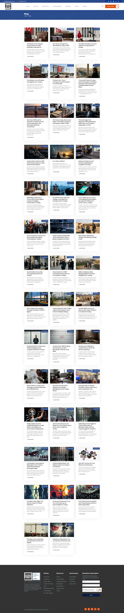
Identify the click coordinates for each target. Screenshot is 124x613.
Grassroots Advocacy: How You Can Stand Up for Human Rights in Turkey (61, 503)
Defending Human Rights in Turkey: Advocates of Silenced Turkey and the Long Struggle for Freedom (87, 426)
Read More (31, 56)
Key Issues (68, 6)
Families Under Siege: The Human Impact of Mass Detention (35, 503)
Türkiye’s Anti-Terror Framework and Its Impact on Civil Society (61, 82)
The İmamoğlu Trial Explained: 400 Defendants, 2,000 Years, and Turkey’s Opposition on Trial (87, 122)
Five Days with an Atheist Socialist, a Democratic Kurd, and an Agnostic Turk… (87, 387)
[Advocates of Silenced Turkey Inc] (36, 576)
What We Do (45, 6)
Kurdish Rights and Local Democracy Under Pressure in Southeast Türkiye (87, 310)
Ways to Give (72, 583)
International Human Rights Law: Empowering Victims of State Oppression (87, 503)
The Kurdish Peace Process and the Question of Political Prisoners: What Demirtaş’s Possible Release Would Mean (87, 83)
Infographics (60, 583)
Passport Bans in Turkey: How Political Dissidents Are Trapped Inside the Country (36, 347)
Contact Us (72, 581)
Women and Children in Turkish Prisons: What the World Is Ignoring (86, 347)
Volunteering (72, 576)
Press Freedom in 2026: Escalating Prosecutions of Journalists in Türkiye (61, 273)
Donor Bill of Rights (48, 593)
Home (27, 6)
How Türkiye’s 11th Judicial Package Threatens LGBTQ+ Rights (36, 310)
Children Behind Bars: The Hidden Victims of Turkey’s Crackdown (61, 465)
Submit (91, 595)
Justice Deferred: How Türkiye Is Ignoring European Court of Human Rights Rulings (62, 310)
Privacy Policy (47, 581)
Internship (72, 579)
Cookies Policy (47, 590)
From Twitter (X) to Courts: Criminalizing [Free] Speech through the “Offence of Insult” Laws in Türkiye (87, 200)
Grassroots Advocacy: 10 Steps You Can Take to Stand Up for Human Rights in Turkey (62, 426)
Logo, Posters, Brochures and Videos (60, 588)
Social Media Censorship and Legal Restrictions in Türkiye (35, 273)
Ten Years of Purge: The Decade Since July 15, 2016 (61, 44)
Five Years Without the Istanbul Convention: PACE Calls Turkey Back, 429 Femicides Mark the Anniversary (35, 123)
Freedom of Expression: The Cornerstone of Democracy (61, 540)
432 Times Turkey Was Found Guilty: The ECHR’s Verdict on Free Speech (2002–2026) (62, 121)
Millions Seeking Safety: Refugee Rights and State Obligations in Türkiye (86, 273)
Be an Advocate (57, 6)
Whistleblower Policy (49, 588)
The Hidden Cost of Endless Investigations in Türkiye (35, 81)
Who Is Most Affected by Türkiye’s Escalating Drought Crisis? (87, 237)
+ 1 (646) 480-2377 (22, 1)
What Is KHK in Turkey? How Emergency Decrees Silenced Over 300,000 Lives (36, 387)
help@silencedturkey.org (9, 1)
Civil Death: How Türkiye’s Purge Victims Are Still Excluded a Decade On (35, 45)
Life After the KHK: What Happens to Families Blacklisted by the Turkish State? (61, 388)
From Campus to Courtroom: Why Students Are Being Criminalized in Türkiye (36, 237)
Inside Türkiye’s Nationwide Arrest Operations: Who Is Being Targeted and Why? (61, 237)
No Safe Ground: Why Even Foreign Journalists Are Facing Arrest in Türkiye (61, 199)
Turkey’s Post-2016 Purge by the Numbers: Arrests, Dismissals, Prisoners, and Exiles (61, 348)
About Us (35, 6)
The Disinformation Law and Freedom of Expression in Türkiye (87, 45)
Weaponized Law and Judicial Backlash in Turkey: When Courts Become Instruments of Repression (35, 426)
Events (77, 6)
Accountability (60, 579)
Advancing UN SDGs (62, 581)
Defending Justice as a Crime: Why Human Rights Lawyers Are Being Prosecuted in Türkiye (35, 200)
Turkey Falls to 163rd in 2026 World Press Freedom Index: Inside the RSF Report (36, 163)
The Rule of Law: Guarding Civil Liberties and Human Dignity (35, 540)
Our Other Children (59, 161)
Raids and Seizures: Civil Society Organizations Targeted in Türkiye (85, 163)
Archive (85, 6)
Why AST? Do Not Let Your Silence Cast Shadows (86, 464)
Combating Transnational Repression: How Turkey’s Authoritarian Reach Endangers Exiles (35, 465)
